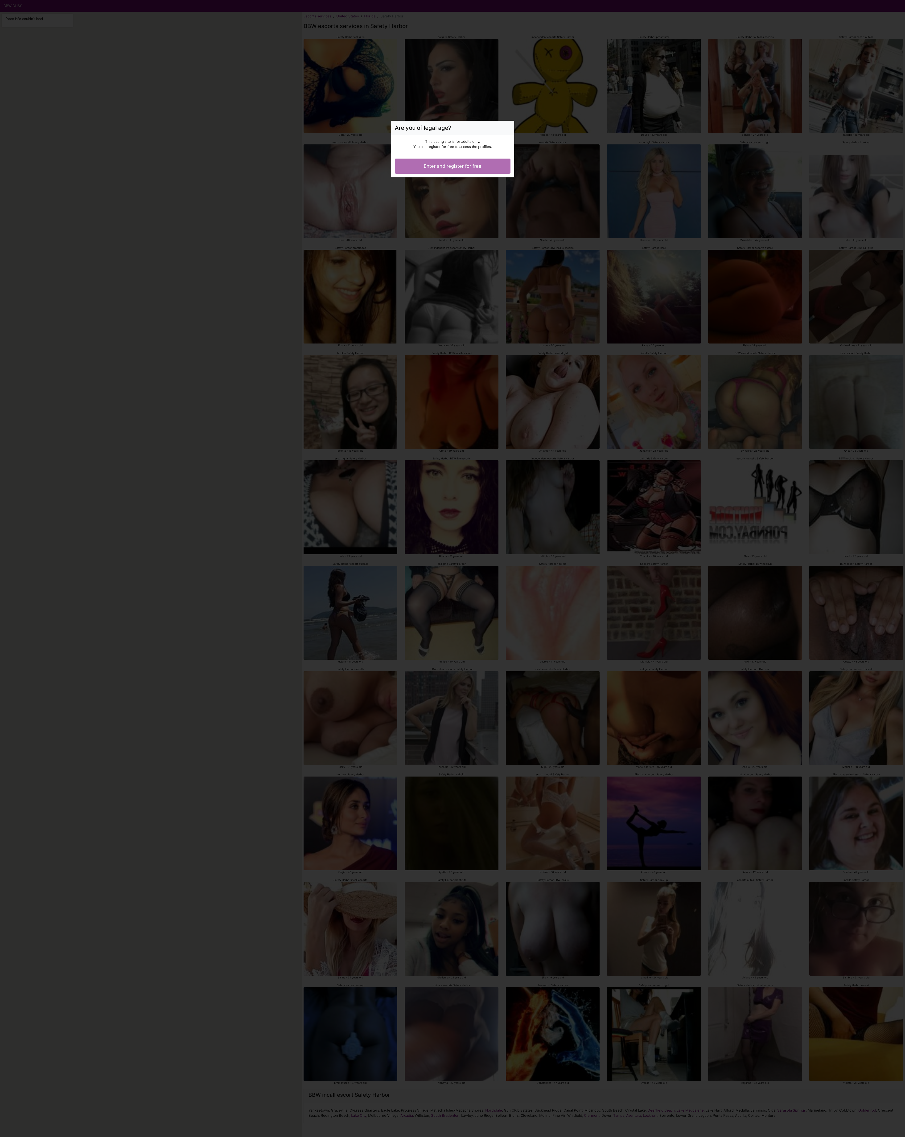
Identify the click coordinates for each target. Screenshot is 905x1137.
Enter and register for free (452, 166)
